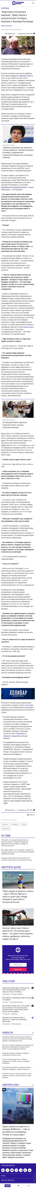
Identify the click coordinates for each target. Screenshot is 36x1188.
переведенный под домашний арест (14, 187)
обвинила (22, 76)
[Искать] (28, 1185)
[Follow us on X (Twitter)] (7, 1170)
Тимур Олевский (6, 26)
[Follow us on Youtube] (12, 1170)
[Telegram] (18, 1185)
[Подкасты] (29, 1170)
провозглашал (28, 327)
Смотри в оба (10, 1084)
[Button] (10, 33)
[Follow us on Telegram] (21, 1170)
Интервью (5, 8)
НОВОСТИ (7, 1032)
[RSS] (25, 1170)
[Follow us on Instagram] (16, 1170)
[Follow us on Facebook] (3, 1170)
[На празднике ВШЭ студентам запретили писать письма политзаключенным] (18, 409)
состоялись (29, 705)
